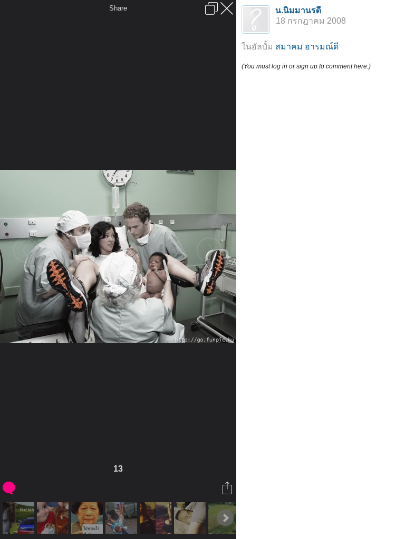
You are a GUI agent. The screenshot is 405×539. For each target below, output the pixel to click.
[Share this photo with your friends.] (228, 488)
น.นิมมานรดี (298, 10)
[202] (122, 518)
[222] (191, 518)
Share (118, 8)
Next (225, 518)
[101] (54, 518)
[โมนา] (157, 518)
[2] (20, 518)
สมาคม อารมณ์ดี (307, 46)
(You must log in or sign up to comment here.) (306, 66)
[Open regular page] (211, 8)
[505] (88, 518)
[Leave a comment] (10, 488)
